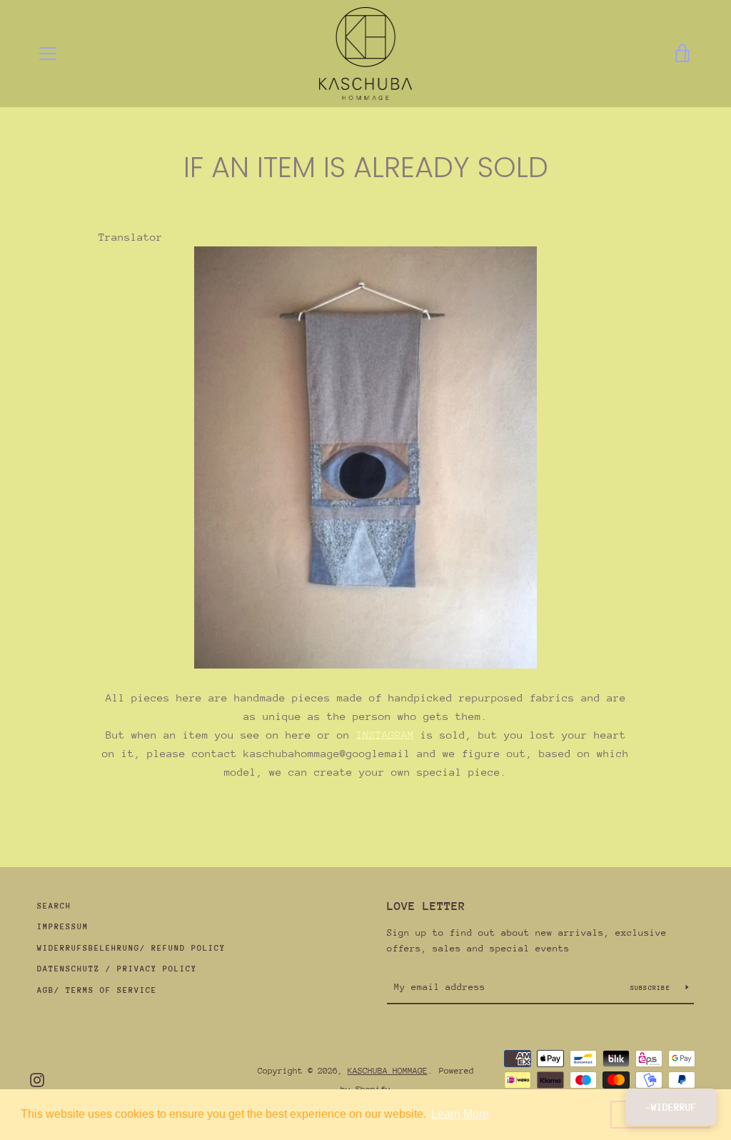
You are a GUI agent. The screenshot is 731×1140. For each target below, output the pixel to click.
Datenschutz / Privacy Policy (117, 969)
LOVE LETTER (426, 906)
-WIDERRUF (671, 1107)
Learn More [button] (460, 1114)
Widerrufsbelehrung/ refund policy (131, 948)
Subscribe (652, 987)
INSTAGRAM (385, 735)
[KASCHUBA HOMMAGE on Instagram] (37, 1079)
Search (54, 906)
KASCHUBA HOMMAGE (388, 1071)
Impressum (63, 926)
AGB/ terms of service (97, 990)
